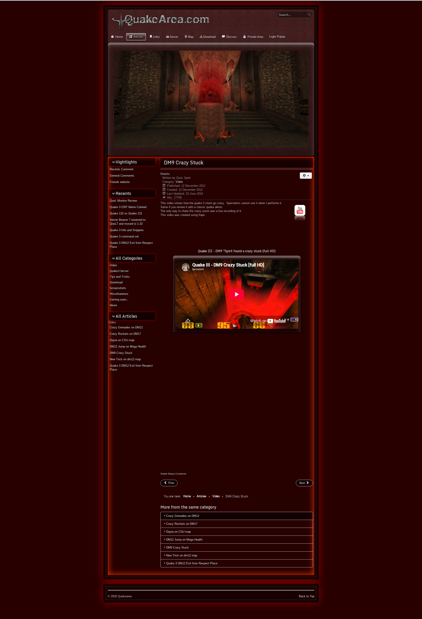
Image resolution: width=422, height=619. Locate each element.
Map (190, 36)
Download (209, 36)
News (113, 305)
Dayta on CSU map (122, 340)
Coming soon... (119, 299)
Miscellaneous (119, 293)
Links (156, 36)
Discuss (231, 36)
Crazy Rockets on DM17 (125, 333)
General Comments (122, 175)
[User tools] (306, 175)
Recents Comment (121, 169)
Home (119, 36)
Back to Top (306, 596)
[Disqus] (236, 412)
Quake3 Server (119, 270)
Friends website (120, 182)
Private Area (255, 36)
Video (113, 265)
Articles (138, 36)
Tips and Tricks (120, 276)
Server (174, 36)
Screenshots (118, 288)
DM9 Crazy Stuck (121, 353)
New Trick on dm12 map (125, 359)
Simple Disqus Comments (173, 473)
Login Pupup (277, 36)
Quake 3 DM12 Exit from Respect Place (131, 367)
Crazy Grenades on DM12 (126, 327)
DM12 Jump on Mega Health (128, 346)
